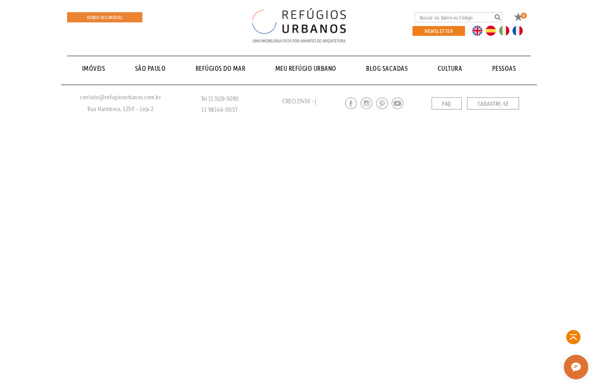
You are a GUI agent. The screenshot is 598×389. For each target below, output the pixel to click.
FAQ (446, 103)
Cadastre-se (493, 103)
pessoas (504, 68)
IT (507, 30)
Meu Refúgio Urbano (305, 68)
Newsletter (439, 30)
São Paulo (150, 68)
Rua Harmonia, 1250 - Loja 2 (120, 109)
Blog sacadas (387, 68)
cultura (450, 68)
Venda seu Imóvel (105, 17)
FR (520, 30)
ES (493, 30)
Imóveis (93, 68)
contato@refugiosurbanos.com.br (120, 97)
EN (479, 30)
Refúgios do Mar (221, 68)
